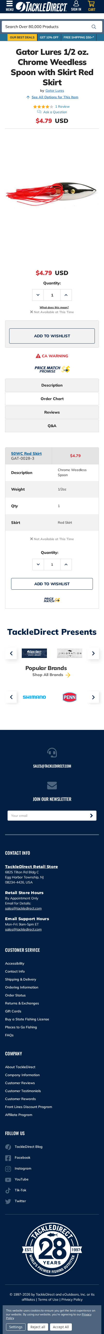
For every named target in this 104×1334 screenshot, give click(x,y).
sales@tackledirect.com (23, 908)
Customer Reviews (20, 1083)
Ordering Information (21, 987)
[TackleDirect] (41, 6)
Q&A (52, 425)
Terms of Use (48, 1299)
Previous (11, 653)
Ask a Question (55, 112)
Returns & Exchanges (22, 1003)
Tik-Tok (20, 1190)
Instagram (23, 1168)
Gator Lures (54, 91)
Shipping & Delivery (20, 979)
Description (52, 385)
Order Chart (52, 398)
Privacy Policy (71, 1299)
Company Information (22, 1075)
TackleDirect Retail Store (31, 866)
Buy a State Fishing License (27, 1019)
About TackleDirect (20, 1067)
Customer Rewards (20, 1099)
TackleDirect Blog (29, 1146)
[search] (93, 26)
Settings (15, 1327)
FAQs (9, 1035)
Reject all (37, 1327)
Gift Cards (13, 1011)
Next (93, 653)
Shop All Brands (48, 674)
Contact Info (15, 971)
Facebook (22, 1157)
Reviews (52, 412)
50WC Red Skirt (26, 453)
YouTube (22, 1179)
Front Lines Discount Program (28, 1107)
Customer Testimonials (23, 1091)
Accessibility (14, 963)
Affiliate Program (18, 1115)
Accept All (61, 1327)
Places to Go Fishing (21, 1027)
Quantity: (52, 283)
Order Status (15, 995)
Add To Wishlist (52, 335)
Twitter (20, 1201)
